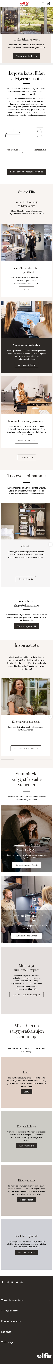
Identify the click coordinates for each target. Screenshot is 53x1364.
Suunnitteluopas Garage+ (26, 935)
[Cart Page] (49, 4)
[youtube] (22, 1282)
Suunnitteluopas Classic (27, 865)
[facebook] (3, 1282)
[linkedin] (12, 1282)
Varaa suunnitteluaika (26, 56)
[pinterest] (17, 1282)
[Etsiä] (43, 4)
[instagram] (8, 1282)
